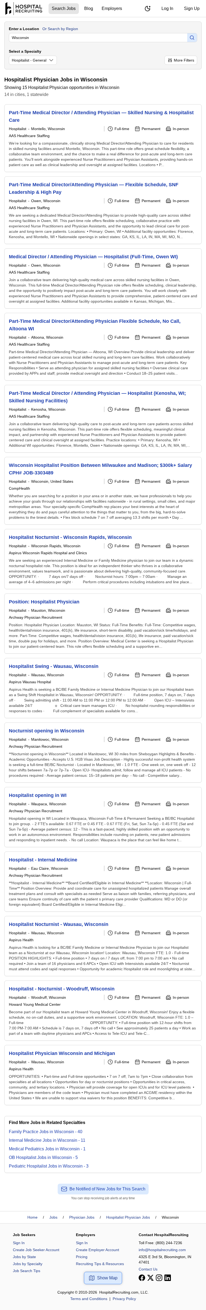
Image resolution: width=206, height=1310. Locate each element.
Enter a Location (24, 29)
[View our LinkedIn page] (167, 1278)
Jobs (53, 1217)
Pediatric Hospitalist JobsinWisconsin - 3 (49, 1166)
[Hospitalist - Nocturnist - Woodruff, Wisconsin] (103, 1010)
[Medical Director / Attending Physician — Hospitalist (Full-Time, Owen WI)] (103, 278)
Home (32, 1217)
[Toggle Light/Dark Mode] (147, 8)
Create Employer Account (97, 1250)
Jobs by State (24, 1257)
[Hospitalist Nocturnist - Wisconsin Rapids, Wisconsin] (103, 559)
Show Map (107, 1278)
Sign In (19, 1243)
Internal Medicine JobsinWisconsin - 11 (47, 1140)
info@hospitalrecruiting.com (162, 1250)
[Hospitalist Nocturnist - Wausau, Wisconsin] (103, 946)
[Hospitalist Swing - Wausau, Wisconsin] (103, 688)
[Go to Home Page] (23, 8)
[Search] (192, 37)
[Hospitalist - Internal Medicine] (103, 881)
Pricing (81, 1257)
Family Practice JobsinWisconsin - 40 (45, 1131)
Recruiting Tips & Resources (100, 1264)
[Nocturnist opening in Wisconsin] (103, 752)
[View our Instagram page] (159, 1278)
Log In (167, 8)
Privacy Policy (124, 1299)
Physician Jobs (81, 1217)
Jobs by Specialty (27, 1264)
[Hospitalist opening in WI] (103, 817)
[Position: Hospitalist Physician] (103, 623)
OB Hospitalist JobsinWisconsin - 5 (43, 1157)
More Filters (184, 60)
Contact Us (148, 1269)
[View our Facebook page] (142, 1278)
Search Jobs (64, 8)
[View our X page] (150, 1278)
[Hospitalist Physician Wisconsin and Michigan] (103, 1075)
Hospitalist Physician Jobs (128, 1217)
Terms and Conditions (88, 1299)
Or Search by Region (60, 29)
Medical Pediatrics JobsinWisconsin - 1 (47, 1149)
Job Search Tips (26, 1271)
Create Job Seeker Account (36, 1250)
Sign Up (192, 8)
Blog (88, 8)
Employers (112, 8)
